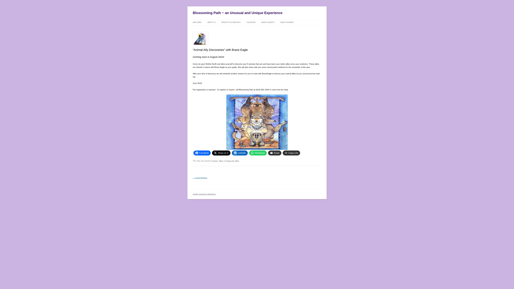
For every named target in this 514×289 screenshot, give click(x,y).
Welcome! (197, 22)
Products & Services (231, 22)
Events (215, 161)
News (221, 161)
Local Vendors (200, 178)
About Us (211, 22)
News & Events (267, 22)
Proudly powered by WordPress (204, 194)
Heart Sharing (287, 22)
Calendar (250, 22)
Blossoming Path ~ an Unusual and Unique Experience (237, 13)
